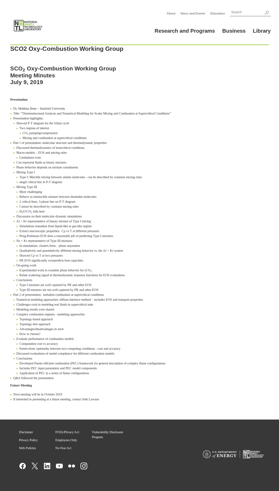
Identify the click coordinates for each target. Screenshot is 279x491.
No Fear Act (63, 448)
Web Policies (27, 448)
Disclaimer (26, 432)
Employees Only (66, 440)
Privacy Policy (28, 440)
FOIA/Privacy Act (67, 432)
